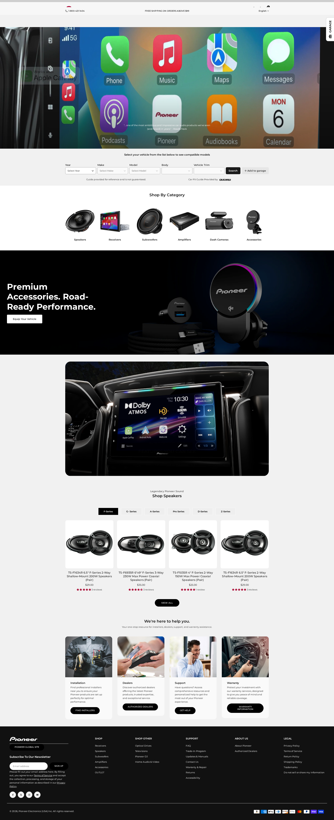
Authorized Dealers (140, 707)
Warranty (233, 683)
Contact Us (192, 761)
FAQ (188, 745)
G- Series (131, 511)
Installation (77, 683)
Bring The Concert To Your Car (167, 464)
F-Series (108, 511)
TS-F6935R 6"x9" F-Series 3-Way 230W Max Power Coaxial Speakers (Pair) (141, 576)
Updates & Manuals (197, 756)
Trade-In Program (196, 751)
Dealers (128, 683)
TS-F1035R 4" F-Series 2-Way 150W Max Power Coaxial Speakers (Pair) (193, 576)
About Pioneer (243, 745)
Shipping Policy (293, 761)
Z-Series (225, 511)
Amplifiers (101, 761)
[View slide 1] (167, 302)
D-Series (203, 511)
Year (68, 165)
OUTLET (99, 772)
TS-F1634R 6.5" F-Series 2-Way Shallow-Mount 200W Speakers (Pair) (89, 576)
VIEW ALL (167, 602)
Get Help (185, 710)
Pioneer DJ (141, 756)
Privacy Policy (292, 745)
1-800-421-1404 (77, 11)
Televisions (141, 751)
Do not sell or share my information (304, 772)
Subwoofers (101, 756)
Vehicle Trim (202, 165)
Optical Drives (143, 745)
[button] (263, 225)
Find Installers (85, 710)
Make (100, 165)
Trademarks (290, 767)
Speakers (100, 751)
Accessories (101, 767)
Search (233, 170)
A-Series (155, 511)
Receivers (100, 745)
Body (165, 165)
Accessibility (193, 777)
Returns (190, 772)
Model (133, 165)
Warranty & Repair (196, 767)
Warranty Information (245, 708)
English (263, 11)
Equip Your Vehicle (24, 319)
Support (180, 683)
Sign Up (58, 766)
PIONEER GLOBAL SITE (27, 747)
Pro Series (178, 511)
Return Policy (291, 756)
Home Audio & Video (147, 761)
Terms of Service (293, 751)
